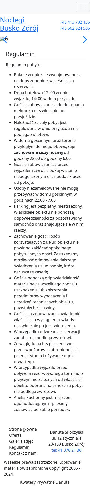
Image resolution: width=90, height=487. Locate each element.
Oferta (15, 435)
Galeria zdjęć (21, 441)
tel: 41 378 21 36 (67, 450)
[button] (5, 39)
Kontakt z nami (23, 453)
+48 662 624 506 (75, 28)
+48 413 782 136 (75, 22)
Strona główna (23, 429)
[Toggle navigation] (83, 7)
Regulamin (19, 447)
